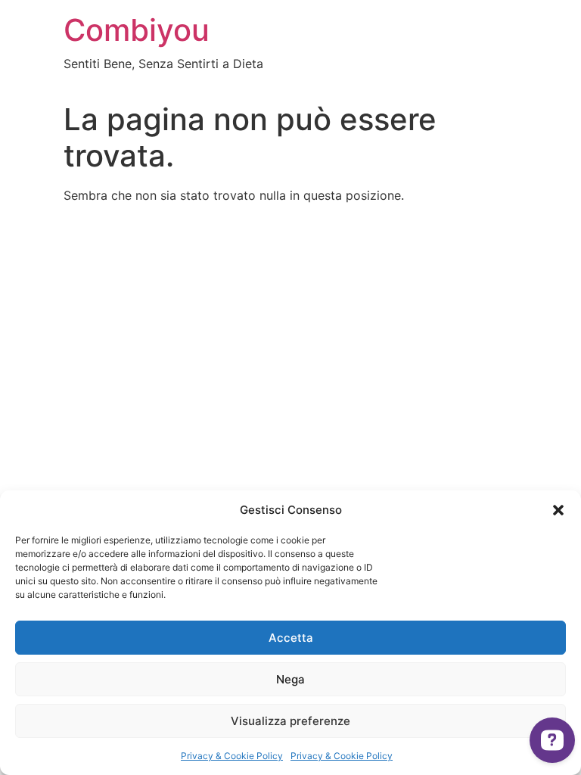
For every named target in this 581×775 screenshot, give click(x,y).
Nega (290, 679)
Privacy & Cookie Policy (232, 755)
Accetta (291, 637)
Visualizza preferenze (290, 721)
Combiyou (137, 29)
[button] (558, 510)
